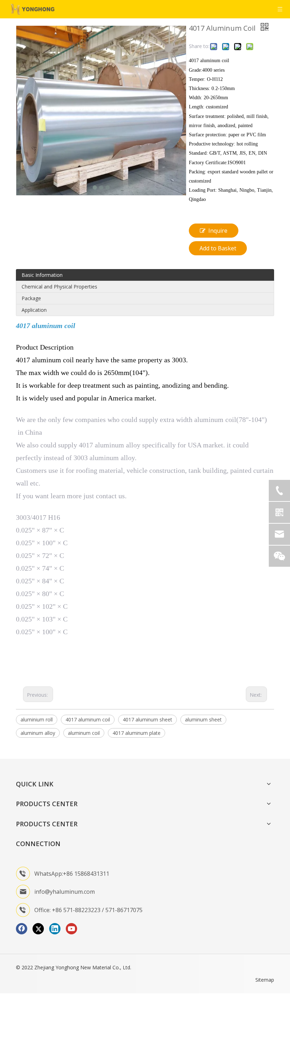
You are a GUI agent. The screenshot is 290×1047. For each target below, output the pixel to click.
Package (31, 298)
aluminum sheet (203, 719)
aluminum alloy (38, 733)
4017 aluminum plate (136, 733)
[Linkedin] (54, 928)
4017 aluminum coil (87, 719)
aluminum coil (84, 733)
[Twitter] (38, 928)
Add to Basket (217, 248)
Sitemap (264, 979)
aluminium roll (37, 719)
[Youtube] (71, 928)
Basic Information (42, 275)
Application (34, 310)
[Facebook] (21, 928)
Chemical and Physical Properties (59, 286)
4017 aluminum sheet (147, 719)
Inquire (217, 230)
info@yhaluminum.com (64, 892)
